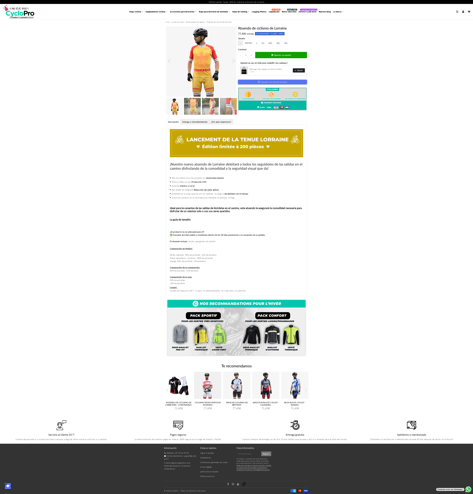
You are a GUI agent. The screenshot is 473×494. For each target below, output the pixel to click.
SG (263, 43)
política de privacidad (209, 471)
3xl (278, 43)
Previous (169, 60)
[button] (272, 82)
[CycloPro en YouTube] (238, 484)
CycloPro (174, 491)
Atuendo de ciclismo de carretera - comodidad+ (178, 403)
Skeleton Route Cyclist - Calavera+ (266, 403)
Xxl (270, 43)
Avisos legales (206, 467)
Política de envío (207, 476)
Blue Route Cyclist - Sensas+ (294, 403)
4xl (286, 43)
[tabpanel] (174, 106)
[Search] (457, 11)
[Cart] (469, 11)
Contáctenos (205, 458)
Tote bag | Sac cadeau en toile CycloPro (265, 69)
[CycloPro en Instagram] (233, 484)
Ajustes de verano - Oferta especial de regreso (188, 22)
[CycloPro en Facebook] (228, 484)
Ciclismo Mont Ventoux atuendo (208, 403)
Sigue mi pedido (207, 453)
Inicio (168, 22)
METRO (248, 43)
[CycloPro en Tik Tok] (244, 485)
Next (233, 60)
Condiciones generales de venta (213, 462)
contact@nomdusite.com (262, 469)
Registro (266, 454)
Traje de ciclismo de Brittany (237, 403)
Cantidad (242, 49)
